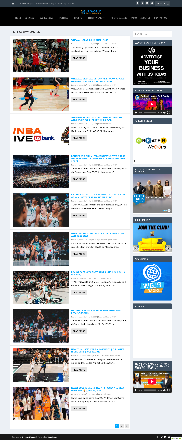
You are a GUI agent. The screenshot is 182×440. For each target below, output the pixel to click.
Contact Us (160, 18)
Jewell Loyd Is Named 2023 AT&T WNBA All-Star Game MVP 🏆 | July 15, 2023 (97, 389)
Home (18, 18)
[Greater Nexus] (152, 162)
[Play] (136, 112)
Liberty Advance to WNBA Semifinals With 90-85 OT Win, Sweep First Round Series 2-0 (98, 196)
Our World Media (85, 355)
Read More (79, 58)
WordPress (52, 437)
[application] (152, 104)
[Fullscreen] (168, 112)
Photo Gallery (119, 18)
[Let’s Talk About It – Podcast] (152, 212)
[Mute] (164, 112)
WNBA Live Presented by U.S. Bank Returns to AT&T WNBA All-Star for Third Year (96, 118)
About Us (145, 18)
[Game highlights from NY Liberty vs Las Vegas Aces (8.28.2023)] (41, 249)
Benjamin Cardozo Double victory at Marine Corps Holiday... (51, 3)
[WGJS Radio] (152, 281)
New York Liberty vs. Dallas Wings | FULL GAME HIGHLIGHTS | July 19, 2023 (97, 350)
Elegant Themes (29, 437)
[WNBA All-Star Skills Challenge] (41, 55)
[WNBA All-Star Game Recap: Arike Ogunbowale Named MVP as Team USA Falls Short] (41, 94)
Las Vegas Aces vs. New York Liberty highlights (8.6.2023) (98, 273)
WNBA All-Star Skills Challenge (89, 40)
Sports (78, 18)
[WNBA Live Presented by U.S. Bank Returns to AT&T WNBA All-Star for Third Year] (41, 133)
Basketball (102, 44)
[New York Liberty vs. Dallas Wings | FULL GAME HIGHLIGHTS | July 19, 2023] (41, 365)
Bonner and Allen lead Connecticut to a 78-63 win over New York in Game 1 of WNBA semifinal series (98, 159)
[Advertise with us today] (152, 65)
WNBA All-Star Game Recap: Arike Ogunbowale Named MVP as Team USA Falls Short (97, 80)
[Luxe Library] (152, 251)
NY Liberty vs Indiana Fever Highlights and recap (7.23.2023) (95, 311)
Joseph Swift (83, 44)
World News (46, 18)
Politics (63, 18)
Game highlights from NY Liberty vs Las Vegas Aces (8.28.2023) (97, 234)
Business (29, 18)
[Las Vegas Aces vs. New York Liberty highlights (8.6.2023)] (41, 287)
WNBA (114, 44)
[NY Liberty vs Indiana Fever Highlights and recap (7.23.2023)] (41, 326)
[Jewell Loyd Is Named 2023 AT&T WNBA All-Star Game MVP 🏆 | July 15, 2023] (41, 403)
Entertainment (96, 18)
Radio (134, 18)
